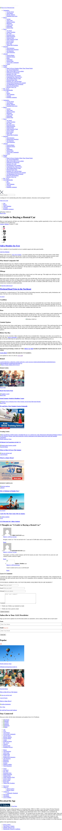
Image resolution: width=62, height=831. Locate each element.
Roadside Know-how (11, 16)
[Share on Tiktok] (4, 242)
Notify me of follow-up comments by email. (13, 606)
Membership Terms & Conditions (11, 829)
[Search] (0, 190)
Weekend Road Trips (11, 80)
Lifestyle (5, 54)
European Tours (10, 35)
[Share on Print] (4, 237)
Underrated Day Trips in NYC (14, 77)
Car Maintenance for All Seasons (14, 84)
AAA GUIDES (7, 797)
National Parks (10, 38)
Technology (9, 59)
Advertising (6, 796)
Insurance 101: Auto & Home (14, 81)
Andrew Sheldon (4, 224)
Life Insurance (10, 51)
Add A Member (10, 94)
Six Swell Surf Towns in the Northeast (8, 710)
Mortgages (9, 23)
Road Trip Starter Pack (6, 390)
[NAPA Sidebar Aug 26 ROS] (12, 480)
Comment (2, 603)
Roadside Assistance (11, 97)
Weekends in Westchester (12, 72)
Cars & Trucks (10, 11)
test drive (15, 363)
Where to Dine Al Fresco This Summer (10, 450)
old (5, 363)
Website (2, 591)
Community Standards (12, 793)
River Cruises (9, 42)
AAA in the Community (12, 62)
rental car (8, 363)
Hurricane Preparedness (12, 85)
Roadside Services (8, 747)
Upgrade (8, 96)
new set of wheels (16, 254)
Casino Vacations (10, 32)
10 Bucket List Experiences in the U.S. (10, 442)
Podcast (5, 65)
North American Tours (12, 39)
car (31, 362)
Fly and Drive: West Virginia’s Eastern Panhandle (13, 406)
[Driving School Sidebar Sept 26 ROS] (12, 428)
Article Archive (10, 788)
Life (4, 729)
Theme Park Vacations (12, 45)
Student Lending (10, 22)
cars (37, 362)
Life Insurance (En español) (13, 75)
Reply (4, 542)
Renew (8, 93)
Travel (4, 29)
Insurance (5, 46)
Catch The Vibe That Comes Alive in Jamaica (12, 513)
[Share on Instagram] (4, 229)
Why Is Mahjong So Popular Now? (9, 491)
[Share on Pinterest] (4, 234)
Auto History (9, 13)
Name (1, 585)
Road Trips (9, 43)
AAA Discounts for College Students (10, 521)
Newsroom (6, 794)
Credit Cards (9, 25)
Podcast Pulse (9, 61)
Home (8, 58)
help (50, 362)
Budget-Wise (9, 27)
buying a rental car (16, 362)
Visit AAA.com (4, 200)
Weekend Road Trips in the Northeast (15, 289)
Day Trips (9, 33)
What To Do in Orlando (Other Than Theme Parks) (19, 68)
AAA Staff (20, 355)
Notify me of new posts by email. (10, 609)
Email (1, 588)
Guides (5, 67)
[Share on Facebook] (4, 227)
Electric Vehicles (10, 14)
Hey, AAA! (6, 88)
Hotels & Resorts (10, 36)
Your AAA (6, 786)
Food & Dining (10, 55)
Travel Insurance (10, 52)
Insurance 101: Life (11, 74)
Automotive (6, 10)
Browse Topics (10, 790)
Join (7, 91)
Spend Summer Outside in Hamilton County (12, 398)
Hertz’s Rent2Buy (12, 337)
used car (20, 363)
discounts (46, 362)
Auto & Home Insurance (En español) (16, 83)
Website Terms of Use (8, 827)
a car (1, 362)
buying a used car (25, 362)
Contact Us (6, 791)
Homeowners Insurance (12, 49)
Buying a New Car (11, 87)
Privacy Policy (7, 824)
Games (8, 64)
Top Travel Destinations (12, 69)
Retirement (9, 26)
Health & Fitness (10, 56)
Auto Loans (9, 20)
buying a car (8, 362)
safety (11, 363)
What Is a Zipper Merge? (7, 458)
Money (5, 17)
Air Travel (9, 30)
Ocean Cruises (10, 40)
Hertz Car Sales (29, 348)
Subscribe (3, 634)
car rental (34, 362)
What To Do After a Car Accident (15, 71)
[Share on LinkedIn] (4, 232)
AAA (3, 362)
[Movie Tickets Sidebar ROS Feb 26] (10, 364)
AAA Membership (8, 90)
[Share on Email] (4, 240)
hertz (52, 362)
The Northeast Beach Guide (13, 78)
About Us (5, 787)
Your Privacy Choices (8, 826)
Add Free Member (4, 252)
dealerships (41, 362)
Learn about (3, 353)
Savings (8, 19)
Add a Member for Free (10, 246)
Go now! (2, 296)
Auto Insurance (10, 48)
